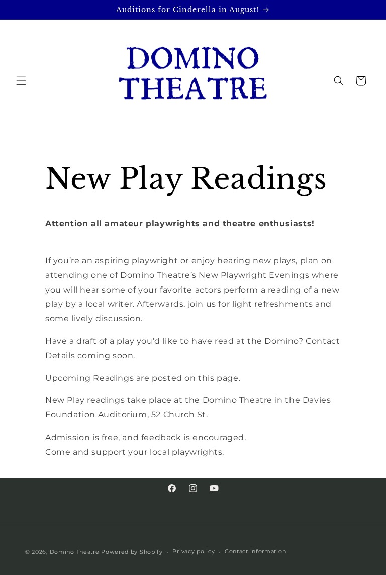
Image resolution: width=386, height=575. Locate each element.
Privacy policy (193, 551)
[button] (21, 81)
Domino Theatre (75, 551)
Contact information (255, 551)
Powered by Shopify (132, 551)
